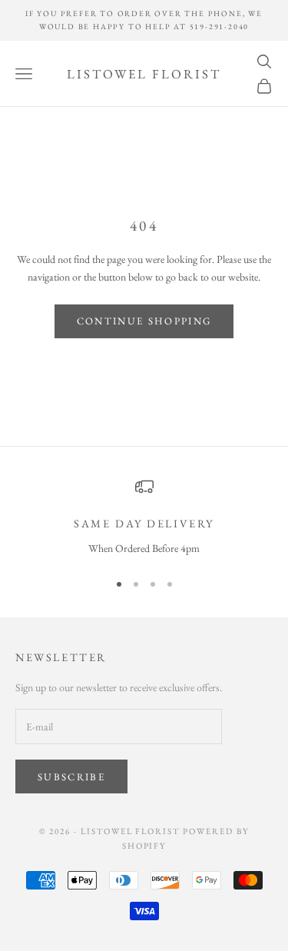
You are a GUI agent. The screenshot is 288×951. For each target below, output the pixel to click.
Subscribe (71, 776)
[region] (144, 517)
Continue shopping (144, 321)
